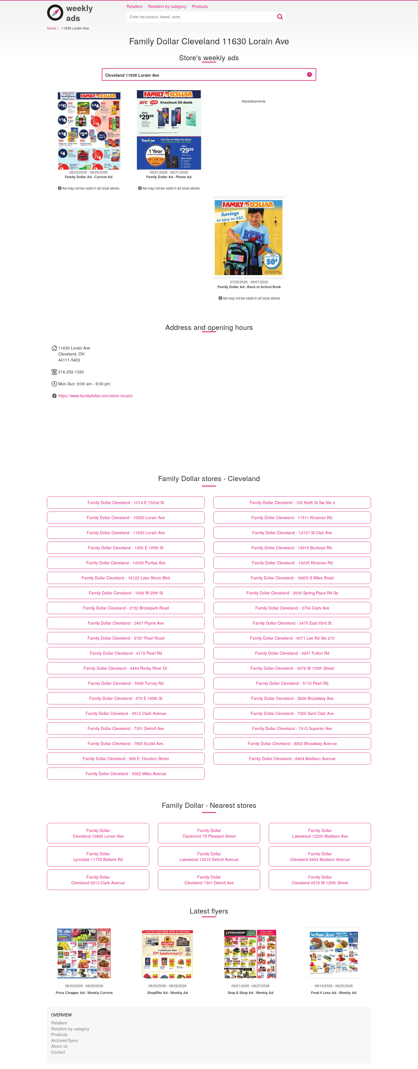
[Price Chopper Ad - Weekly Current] (84, 952)
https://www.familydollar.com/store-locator (95, 395)
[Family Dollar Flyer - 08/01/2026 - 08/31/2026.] (169, 128)
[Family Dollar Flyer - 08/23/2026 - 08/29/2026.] (89, 128)
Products (200, 6)
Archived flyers (64, 1040)
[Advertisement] (289, 143)
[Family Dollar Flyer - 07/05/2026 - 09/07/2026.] (249, 237)
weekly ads (79, 13)
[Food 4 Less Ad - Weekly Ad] (333, 952)
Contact (58, 1052)
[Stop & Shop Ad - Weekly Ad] (250, 952)
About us (59, 1046)
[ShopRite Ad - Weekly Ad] (167, 952)
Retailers (134, 6)
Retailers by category (167, 6)
